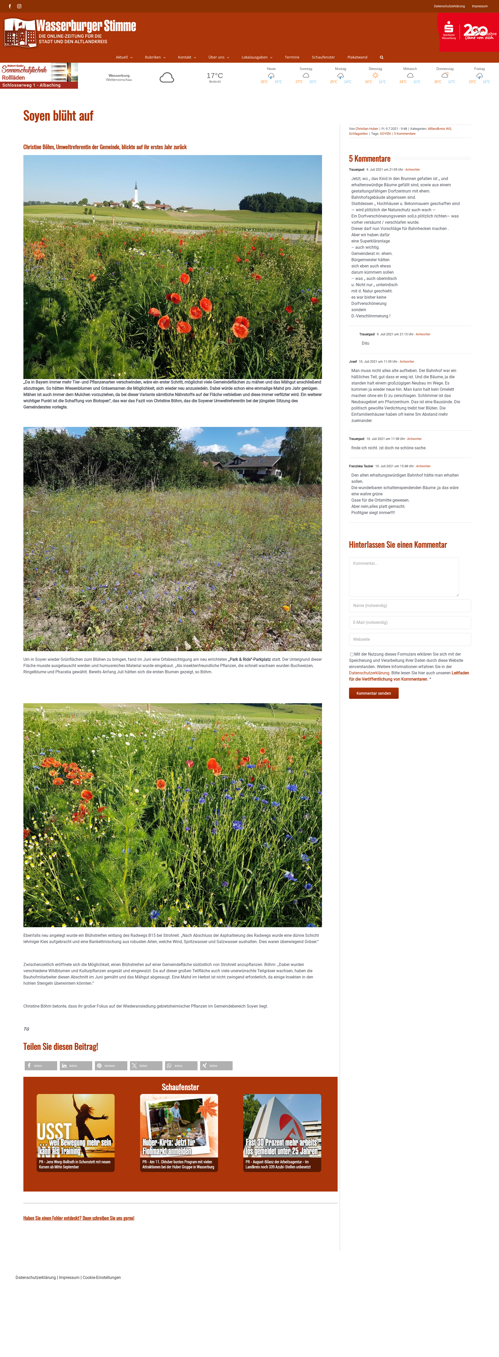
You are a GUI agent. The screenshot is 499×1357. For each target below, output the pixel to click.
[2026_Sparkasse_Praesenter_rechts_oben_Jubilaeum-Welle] (468, 15)
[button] (382, 57)
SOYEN (385, 134)
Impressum (69, 1277)
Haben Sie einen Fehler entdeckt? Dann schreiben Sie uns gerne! (78, 1217)
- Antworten (411, 169)
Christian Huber (367, 129)
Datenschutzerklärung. (369, 672)
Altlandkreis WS (439, 129)
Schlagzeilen (358, 134)
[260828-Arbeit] (282, 1096)
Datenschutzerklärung (36, 1277)
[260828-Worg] (76, 1096)
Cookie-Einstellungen (102, 1277)
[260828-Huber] (179, 1096)
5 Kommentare (405, 134)
